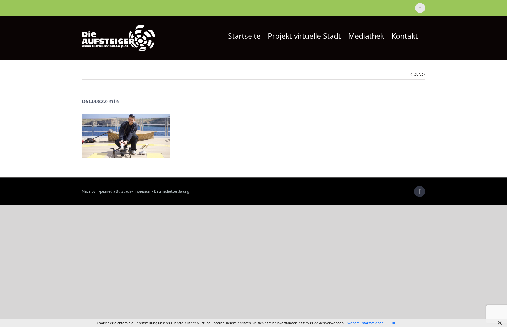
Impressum (142, 191)
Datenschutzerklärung (171, 191)
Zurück (419, 74)
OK (393, 323)
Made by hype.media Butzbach (106, 191)
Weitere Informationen (365, 323)
